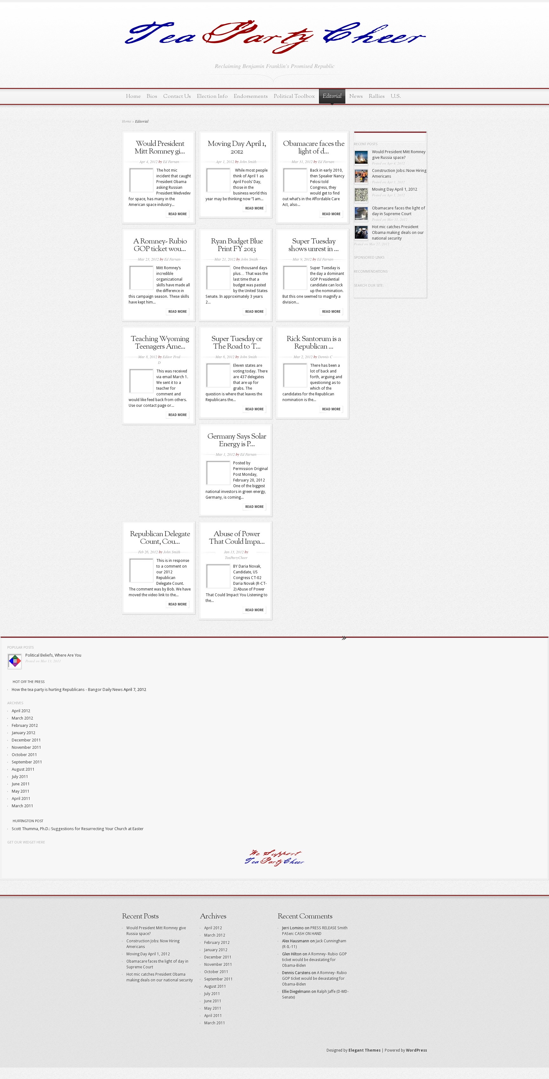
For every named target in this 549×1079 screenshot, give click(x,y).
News (356, 96)
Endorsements (251, 96)
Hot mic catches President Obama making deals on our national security (398, 232)
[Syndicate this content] (9, 682)
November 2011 (26, 747)
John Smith (248, 161)
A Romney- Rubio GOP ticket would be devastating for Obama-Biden (314, 960)
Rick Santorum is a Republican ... (314, 343)
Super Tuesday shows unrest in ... (313, 245)
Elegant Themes (365, 1050)
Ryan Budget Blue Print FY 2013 (237, 245)
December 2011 (26, 740)
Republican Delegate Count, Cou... (160, 538)
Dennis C (325, 356)
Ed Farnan (171, 161)
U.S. (396, 96)
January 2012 (23, 732)
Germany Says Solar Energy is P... (236, 440)
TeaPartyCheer (236, 557)
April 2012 (21, 710)
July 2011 (20, 776)
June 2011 (21, 784)
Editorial (332, 96)
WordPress (416, 1050)
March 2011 (22, 805)
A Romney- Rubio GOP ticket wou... (160, 245)
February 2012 (25, 725)
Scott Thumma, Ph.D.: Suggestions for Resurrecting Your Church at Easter (78, 828)
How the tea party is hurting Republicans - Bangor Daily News (67, 689)
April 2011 (21, 798)
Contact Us (177, 96)
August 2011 (23, 769)
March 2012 (22, 718)
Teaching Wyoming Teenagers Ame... (160, 343)
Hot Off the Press (28, 682)
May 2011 (20, 791)
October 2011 (24, 754)
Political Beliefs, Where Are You (53, 655)
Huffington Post (28, 821)
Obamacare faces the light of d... (313, 148)
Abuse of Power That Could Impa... (237, 538)
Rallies (377, 96)
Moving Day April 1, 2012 (237, 148)
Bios (152, 96)
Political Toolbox (294, 96)
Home (133, 96)
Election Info (212, 96)
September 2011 (27, 762)
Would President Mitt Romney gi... (160, 148)
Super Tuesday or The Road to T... (236, 343)
